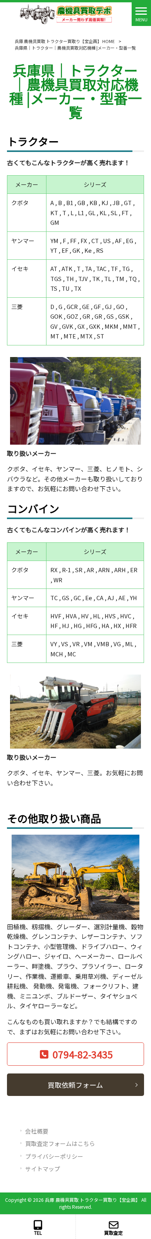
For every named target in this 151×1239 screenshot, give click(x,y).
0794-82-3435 (83, 1054)
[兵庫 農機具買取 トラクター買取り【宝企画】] (66, 13)
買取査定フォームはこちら (60, 1143)
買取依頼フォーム (75, 1085)
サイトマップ (42, 1169)
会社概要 (36, 1131)
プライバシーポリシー (54, 1156)
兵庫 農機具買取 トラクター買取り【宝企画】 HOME (65, 41)
